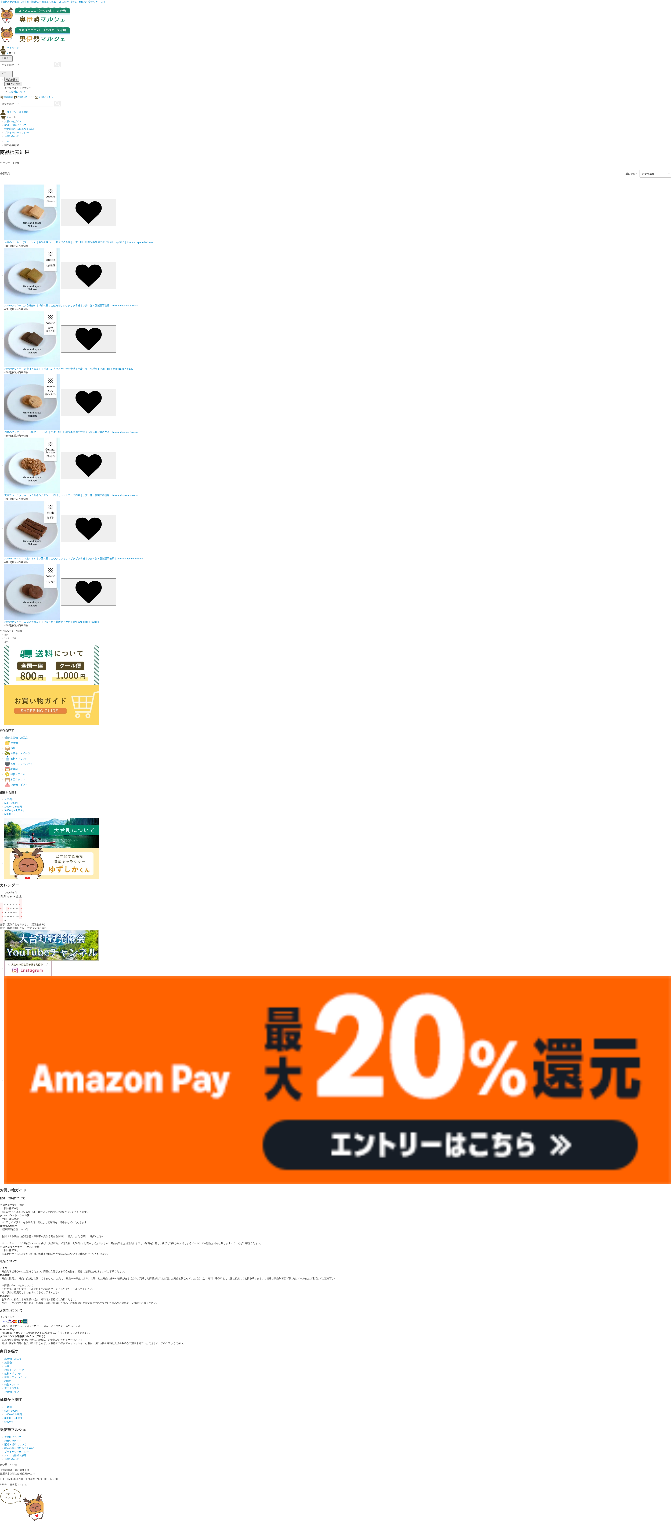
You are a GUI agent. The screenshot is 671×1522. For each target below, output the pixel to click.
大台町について (17, 91)
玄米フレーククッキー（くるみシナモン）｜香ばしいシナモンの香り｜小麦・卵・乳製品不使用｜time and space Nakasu (71, 495)
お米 (6, 1366)
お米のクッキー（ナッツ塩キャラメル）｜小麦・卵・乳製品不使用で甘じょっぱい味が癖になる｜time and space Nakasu (71, 432)
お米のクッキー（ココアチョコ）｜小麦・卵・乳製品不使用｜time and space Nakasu (51, 621)
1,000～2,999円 (13, 1414)
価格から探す (13, 84)
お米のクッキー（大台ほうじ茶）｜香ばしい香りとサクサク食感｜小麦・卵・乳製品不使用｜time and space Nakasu (68, 368)
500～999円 (11, 1410)
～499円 (8, 1407)
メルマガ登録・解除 (15, 1455)
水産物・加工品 (12, 1358)
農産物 (8, 1362)
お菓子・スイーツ (14, 1369)
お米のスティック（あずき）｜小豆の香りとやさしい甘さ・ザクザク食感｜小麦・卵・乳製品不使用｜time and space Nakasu (73, 558)
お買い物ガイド (12, 121)
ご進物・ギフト (12, 1391)
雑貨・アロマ (11, 1384)
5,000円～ (10, 1421)
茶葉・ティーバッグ (15, 1377)
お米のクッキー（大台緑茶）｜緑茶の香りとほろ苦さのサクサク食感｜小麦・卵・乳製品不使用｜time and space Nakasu (71, 305)
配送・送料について (15, 125)
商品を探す (12, 79)
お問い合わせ (11, 136)
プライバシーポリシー (16, 132)
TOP (6, 141)
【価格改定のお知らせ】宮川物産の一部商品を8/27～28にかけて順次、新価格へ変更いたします (53, 1)
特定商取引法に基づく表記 (19, 128)
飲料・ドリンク (12, 1373)
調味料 (8, 1380)
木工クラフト (11, 1388)
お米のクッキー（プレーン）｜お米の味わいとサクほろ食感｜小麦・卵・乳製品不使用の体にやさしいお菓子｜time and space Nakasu (78, 242)
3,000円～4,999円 (14, 1418)
